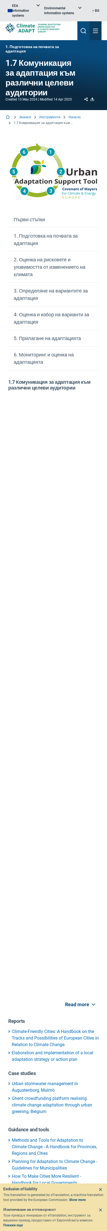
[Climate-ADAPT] (39, 28)
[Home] (8, 117)
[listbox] (23, 10)
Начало (75, 117)
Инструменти (49, 117)
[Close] (100, 1189)
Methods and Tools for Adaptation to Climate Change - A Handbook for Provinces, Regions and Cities (54, 1147)
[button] (53, 219)
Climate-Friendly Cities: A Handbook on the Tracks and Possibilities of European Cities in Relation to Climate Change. (55, 1038)
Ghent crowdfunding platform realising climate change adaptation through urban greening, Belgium (52, 1105)
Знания (25, 117)
